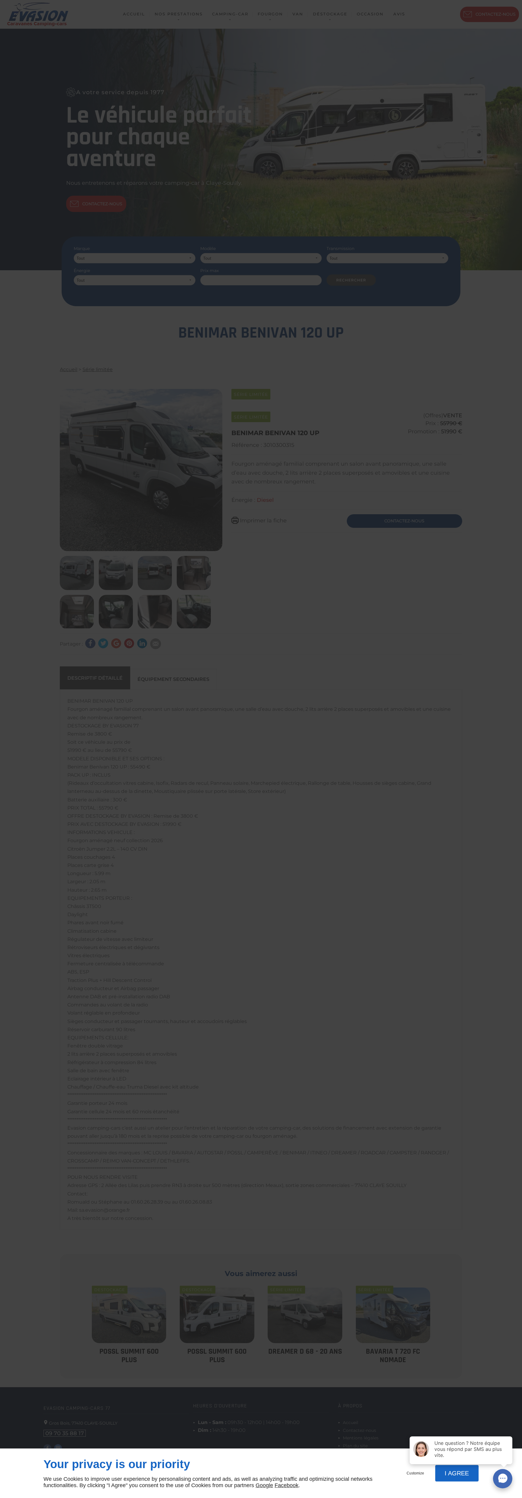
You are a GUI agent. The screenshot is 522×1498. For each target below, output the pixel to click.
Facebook (286, 1485)
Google (264, 1485)
